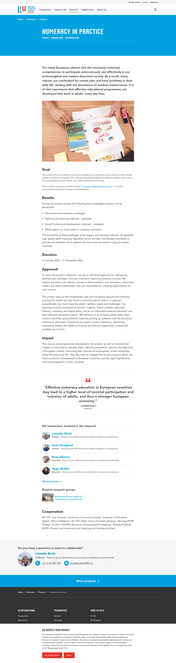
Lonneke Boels (62, 433)
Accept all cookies (52, 655)
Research (73, 9)
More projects (86, 581)
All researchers (50, 481)
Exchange (58, 620)
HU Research (95, 620)
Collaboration (87, 9)
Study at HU (60, 9)
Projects (43, 19)
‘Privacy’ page (52, 648)
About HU (102, 9)
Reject (69, 655)
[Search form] (155, 9)
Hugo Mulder (61, 468)
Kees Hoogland (62, 445)
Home (20, 19)
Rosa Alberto (61, 457)
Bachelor (57, 616)
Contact (145, 2)
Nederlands (154, 2)
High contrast (135, 2)
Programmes (45, 9)
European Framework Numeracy (96, 186)
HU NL (93, 616)
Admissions (22, 620)
